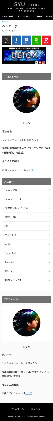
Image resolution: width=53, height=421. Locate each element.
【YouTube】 (10, 235)
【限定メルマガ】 (12, 280)
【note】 (8, 244)
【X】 (6, 226)
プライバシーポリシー (19, 409)
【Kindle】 (9, 271)
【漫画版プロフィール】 (16, 208)
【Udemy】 (9, 262)
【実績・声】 (10, 217)
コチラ (30, 169)
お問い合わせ (35, 409)
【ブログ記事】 (7, 16)
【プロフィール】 (24, 16)
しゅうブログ (25, 416)
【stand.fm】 (10, 253)
